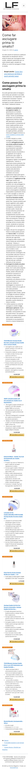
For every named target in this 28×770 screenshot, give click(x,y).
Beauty (6, 740)
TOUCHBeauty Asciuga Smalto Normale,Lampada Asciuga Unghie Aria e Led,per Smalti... (14, 342)
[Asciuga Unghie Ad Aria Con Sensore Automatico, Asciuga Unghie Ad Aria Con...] (14, 597)
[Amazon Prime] (22, 374)
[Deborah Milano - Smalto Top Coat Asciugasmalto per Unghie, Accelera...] (14, 449)
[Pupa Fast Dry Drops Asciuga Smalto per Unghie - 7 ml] (14, 565)
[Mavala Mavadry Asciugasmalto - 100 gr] (14, 713)
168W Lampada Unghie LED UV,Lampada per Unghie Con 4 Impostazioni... (13, 400)
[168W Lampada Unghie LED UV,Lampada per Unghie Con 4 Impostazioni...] (14, 391)
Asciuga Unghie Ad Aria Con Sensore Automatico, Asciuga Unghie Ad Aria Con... (12, 607)
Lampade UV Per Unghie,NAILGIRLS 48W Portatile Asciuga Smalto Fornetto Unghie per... (13, 515)
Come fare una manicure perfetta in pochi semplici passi (13, 74)
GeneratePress (14, 767)
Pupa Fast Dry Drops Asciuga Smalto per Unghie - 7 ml (12, 573)
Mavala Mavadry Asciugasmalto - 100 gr (13, 722)
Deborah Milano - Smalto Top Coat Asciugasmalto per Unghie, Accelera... (14, 458)
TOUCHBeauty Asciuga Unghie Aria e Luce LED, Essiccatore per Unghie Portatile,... (13, 665)
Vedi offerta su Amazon (17, 377)
